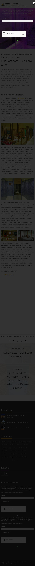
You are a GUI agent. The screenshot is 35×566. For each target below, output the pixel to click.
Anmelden (6, 25)
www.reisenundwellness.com (16, 15)
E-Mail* (4, 18)
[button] (3, 563)
